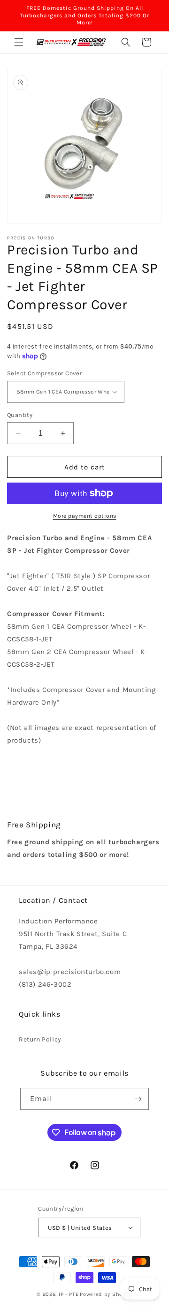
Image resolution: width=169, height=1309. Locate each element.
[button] (18, 42)
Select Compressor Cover (44, 373)
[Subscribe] (138, 1099)
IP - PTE (69, 1294)
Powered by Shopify (106, 1294)
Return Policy (40, 1039)
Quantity (19, 414)
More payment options (84, 516)
